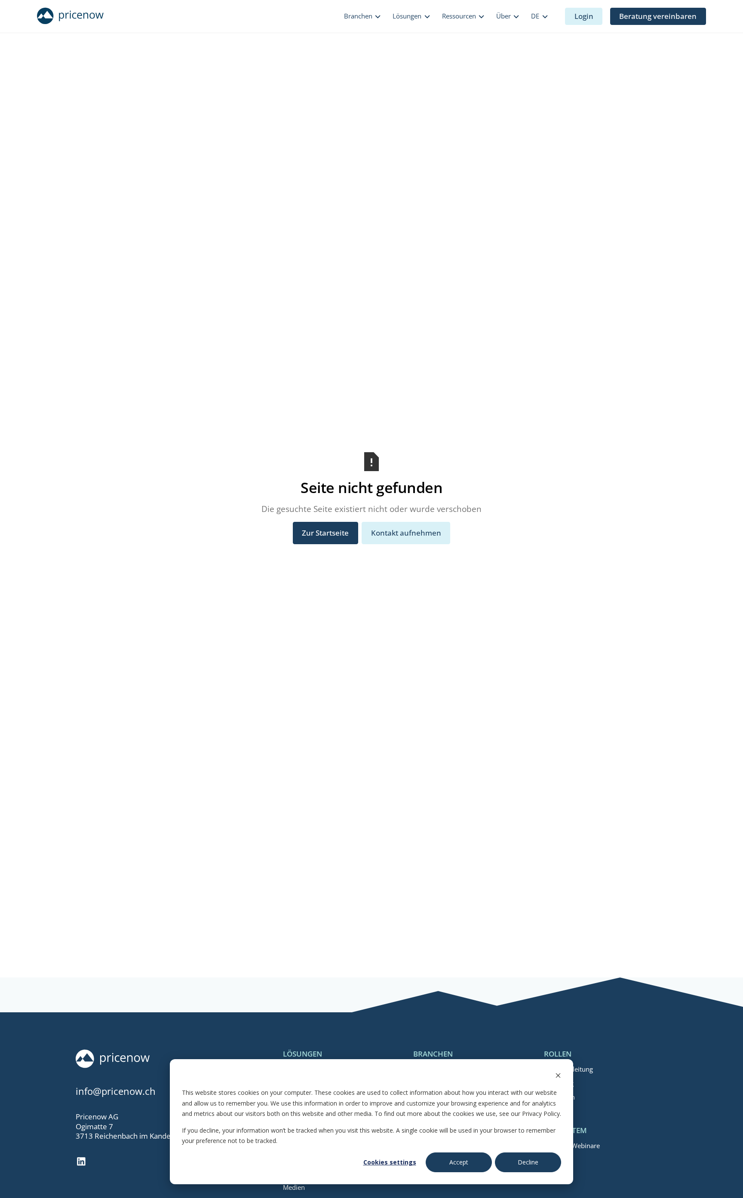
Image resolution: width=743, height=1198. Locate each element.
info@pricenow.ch (116, 1091)
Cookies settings (389, 1162)
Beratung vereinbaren (658, 16)
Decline (528, 1162)
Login (583, 16)
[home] (70, 16)
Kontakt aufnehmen (406, 533)
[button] (362, 16)
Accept (458, 1162)
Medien (294, 1187)
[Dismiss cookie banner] (558, 1076)
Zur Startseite (325, 533)
